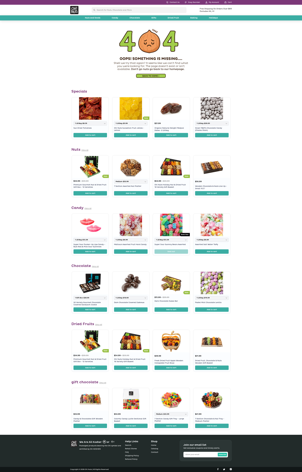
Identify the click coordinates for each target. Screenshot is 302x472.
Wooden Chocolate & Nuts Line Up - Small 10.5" (211, 187)
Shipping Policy (132, 456)
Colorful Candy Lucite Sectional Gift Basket (130, 420)
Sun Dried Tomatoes (82, 128)
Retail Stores (131, 449)
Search (128, 445)
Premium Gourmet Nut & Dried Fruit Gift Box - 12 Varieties (89, 186)
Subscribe (222, 454)
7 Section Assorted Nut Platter (127, 186)
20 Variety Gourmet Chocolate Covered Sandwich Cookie (87, 303)
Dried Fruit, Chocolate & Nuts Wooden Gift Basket (208, 362)
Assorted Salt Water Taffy (206, 244)
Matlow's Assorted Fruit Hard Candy (130, 244)
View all (84, 150)
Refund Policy (131, 459)
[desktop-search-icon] (94, 10)
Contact (154, 452)
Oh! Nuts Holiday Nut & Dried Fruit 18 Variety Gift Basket (170, 186)
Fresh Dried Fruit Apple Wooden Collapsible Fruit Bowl (169, 362)
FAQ (127, 452)
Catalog (154, 449)
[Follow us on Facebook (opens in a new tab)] (218, 469)
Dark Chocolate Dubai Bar (166, 301)
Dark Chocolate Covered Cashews (129, 302)
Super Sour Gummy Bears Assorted (170, 244)
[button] (225, 2)
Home (153, 445)
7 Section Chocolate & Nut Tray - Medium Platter (209, 420)
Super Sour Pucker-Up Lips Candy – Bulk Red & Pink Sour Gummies (89, 245)
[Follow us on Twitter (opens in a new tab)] (224, 469)
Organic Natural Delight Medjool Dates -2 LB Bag (169, 129)
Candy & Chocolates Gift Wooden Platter (88, 420)
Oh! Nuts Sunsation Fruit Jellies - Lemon (129, 129)
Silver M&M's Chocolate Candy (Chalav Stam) (208, 129)
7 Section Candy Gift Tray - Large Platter (169, 420)
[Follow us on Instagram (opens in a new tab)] (231, 469)
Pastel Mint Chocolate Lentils (208, 302)
